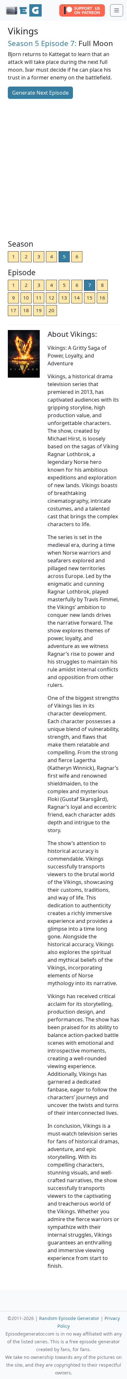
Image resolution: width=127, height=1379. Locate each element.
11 (39, 297)
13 (64, 297)
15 (89, 297)
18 (26, 310)
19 (39, 310)
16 (102, 297)
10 (26, 297)
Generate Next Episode (40, 92)
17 (13, 310)
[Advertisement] (63, 170)
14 (77, 297)
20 (51, 310)
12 (51, 297)
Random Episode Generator (69, 1318)
